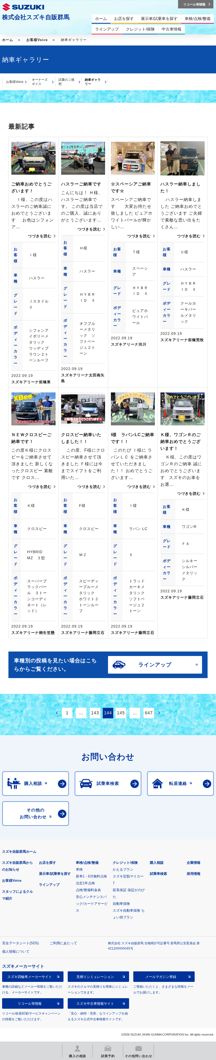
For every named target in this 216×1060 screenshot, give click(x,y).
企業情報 (193, 863)
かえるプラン (123, 869)
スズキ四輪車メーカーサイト (29, 977)
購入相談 (157, 863)
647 (149, 713)
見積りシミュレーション (95, 977)
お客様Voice (37, 40)
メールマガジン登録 (160, 977)
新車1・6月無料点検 (91, 876)
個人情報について (16, 951)
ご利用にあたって (63, 943)
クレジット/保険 (125, 863)
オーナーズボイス (40, 82)
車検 (79, 869)
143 (95, 713)
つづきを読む (40, 236)
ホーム (7, 40)
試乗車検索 (158, 874)
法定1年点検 (85, 883)
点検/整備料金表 (88, 890)
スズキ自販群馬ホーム (19, 852)
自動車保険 (121, 904)
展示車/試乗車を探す (55, 874)
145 (121, 713)
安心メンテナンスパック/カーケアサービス (92, 903)
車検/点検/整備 (87, 863)
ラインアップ (49, 885)
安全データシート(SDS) (20, 943)
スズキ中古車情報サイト (95, 1004)
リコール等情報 (30, 1004)
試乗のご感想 (66, 82)
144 (108, 713)
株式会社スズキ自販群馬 (36, 17)
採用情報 (193, 874)
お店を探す (47, 863)
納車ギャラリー (93, 82)
